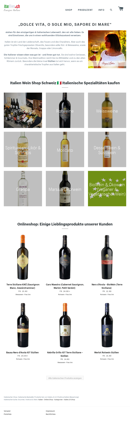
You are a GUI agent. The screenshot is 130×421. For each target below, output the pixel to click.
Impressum (50, 410)
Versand (7, 410)
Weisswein (19, 294)
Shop (68, 9)
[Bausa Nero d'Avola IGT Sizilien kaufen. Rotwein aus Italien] (23, 325)
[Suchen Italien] (111, 9)
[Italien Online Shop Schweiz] (12, 8)
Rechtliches (50, 414)
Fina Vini (27, 294)
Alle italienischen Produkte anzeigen (65, 377)
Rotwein (61, 294)
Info (101, 9)
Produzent (85, 9)
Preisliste (7, 414)
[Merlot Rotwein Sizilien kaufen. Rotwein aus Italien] (107, 325)
